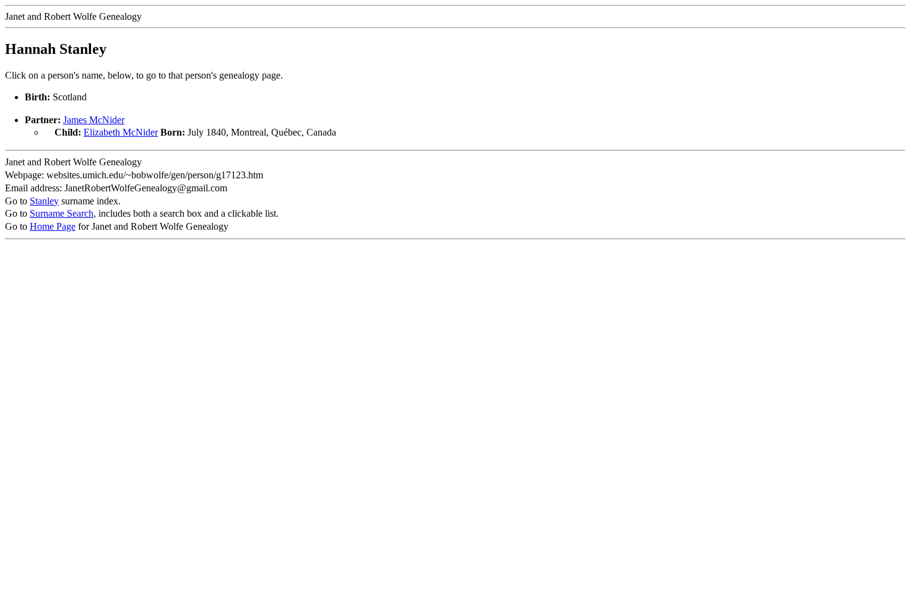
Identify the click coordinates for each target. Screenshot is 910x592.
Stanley (44, 201)
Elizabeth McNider (121, 132)
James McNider (93, 120)
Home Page (53, 226)
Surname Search (61, 213)
